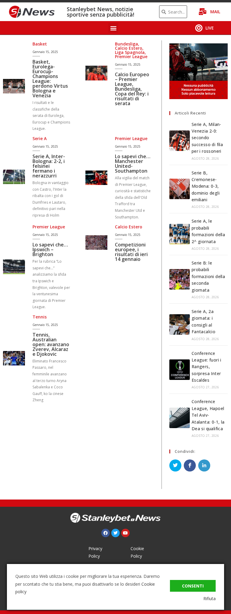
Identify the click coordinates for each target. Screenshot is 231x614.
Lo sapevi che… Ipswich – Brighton (50, 249)
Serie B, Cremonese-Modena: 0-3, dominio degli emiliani (206, 186)
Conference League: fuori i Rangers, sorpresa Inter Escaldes (206, 366)
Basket (39, 44)
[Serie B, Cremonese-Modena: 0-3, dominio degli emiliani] (179, 189)
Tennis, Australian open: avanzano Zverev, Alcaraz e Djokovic (50, 344)
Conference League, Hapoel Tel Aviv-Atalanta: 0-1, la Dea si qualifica (208, 415)
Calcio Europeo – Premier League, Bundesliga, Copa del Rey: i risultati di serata (132, 89)
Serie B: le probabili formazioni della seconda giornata (208, 276)
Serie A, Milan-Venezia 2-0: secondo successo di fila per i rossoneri (207, 137)
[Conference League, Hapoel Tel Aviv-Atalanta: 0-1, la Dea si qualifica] (179, 418)
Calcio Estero (128, 48)
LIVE (209, 28)
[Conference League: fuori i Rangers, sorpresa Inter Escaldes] (179, 369)
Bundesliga (126, 44)
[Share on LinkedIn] (204, 465)
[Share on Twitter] (175, 465)
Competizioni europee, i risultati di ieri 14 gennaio (131, 251)
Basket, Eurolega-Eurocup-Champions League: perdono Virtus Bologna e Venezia (50, 78)
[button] (113, 28)
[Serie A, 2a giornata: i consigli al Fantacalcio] (179, 324)
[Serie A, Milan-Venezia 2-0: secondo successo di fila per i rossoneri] (179, 140)
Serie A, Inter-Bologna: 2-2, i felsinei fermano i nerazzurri (48, 166)
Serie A (39, 138)
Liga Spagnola (130, 52)
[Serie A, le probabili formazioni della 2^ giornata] (179, 234)
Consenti (193, 586)
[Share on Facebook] (190, 465)
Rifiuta (209, 598)
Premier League (131, 56)
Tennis (39, 317)
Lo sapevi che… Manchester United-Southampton (132, 163)
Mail (215, 11)
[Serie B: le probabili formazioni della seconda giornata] (179, 279)
